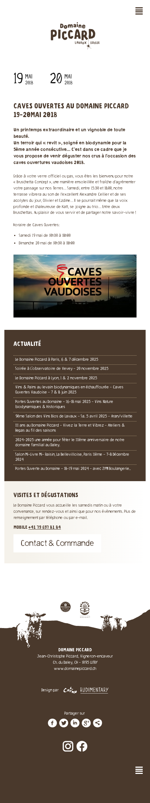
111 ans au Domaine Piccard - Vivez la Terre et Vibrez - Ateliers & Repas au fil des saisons (70, 428)
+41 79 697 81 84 (44, 528)
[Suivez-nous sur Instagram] (68, 741)
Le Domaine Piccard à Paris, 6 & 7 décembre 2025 (56, 359)
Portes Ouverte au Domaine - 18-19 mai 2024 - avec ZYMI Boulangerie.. (73, 469)
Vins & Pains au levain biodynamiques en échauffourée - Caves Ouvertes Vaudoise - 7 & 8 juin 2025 (69, 390)
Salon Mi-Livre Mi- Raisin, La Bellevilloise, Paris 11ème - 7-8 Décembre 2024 (72, 457)
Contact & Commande (57, 544)
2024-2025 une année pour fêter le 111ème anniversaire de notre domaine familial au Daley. (70, 443)
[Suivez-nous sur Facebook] (81, 741)
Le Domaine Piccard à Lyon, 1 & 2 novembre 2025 (56, 378)
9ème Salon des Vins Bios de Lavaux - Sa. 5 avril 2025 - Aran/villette (74, 416)
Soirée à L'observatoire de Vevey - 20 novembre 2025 (61, 369)
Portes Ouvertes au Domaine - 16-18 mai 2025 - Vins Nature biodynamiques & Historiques (64, 405)
